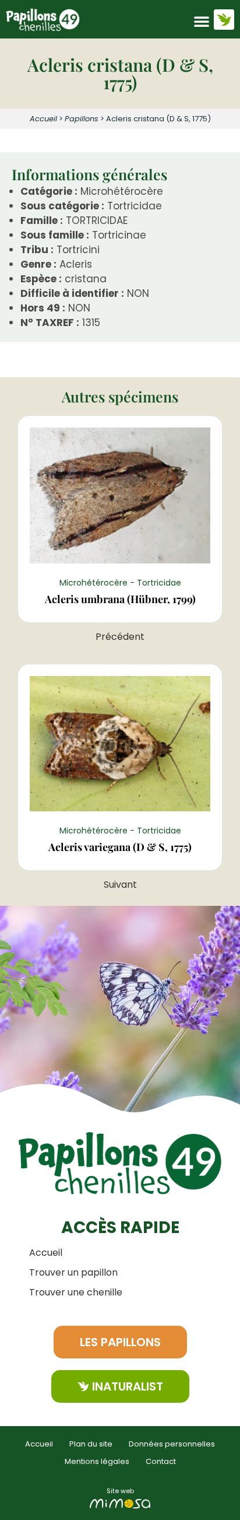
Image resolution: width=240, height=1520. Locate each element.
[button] (201, 21)
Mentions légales (97, 1461)
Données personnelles (172, 1443)
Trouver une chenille (75, 1292)
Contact (161, 1461)
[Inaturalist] (224, 19)
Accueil (43, 118)
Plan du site (90, 1443)
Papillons (81, 118)
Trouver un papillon (73, 1272)
